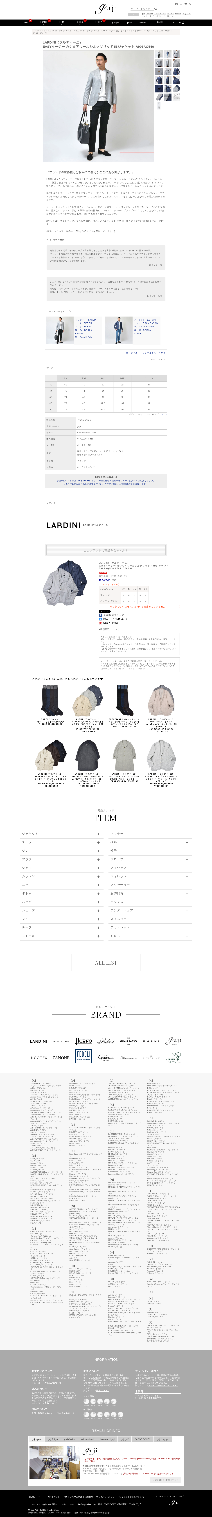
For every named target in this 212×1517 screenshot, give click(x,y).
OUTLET (177, 23)
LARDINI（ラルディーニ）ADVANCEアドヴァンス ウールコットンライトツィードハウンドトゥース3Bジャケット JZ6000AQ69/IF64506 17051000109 (161, 780)
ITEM (61, 22)
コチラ (164, 414)
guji (143, 14)
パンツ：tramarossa (144, 326)
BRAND (43, 22)
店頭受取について (109, 629)
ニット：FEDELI (83, 323)
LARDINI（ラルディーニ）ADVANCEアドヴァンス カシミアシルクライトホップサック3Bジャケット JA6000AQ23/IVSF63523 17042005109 (51, 780)
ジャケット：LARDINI (86, 319)
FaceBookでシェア (113, 615)
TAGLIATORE (160, 14)
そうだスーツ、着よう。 (164, 16)
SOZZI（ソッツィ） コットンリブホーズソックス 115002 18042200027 (50, 721)
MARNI (178, 14)
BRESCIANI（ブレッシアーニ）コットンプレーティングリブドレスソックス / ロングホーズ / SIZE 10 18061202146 (124, 723)
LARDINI (149, 14)
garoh (129, 23)
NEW (25, 23)
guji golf (115, 23)
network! (143, 23)
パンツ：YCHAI (83, 326)
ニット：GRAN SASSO (146, 323)
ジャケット (147, 16)
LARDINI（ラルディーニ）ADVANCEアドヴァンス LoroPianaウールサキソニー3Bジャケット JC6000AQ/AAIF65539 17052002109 (161, 725)
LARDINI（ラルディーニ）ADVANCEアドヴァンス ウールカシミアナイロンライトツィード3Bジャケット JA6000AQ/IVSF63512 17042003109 (88, 725)
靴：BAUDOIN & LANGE (83, 332)
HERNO (170, 14)
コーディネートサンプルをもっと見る (146, 352)
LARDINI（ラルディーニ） (61, 31)
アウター (187, 14)
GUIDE (160, 22)
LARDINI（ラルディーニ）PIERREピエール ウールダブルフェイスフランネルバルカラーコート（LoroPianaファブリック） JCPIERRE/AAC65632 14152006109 (87, 780)
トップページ (39, 31)
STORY (98, 22)
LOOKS (79, 22)
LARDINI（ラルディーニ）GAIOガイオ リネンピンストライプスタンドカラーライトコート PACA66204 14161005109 (124, 777)
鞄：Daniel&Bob (83, 337)
